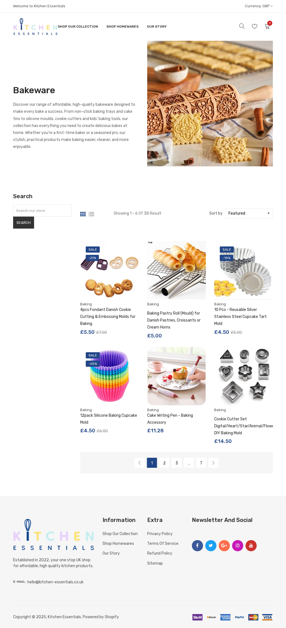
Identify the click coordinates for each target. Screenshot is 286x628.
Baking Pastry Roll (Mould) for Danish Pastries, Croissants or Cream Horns (174, 320)
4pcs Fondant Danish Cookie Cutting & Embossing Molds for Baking (107, 316)
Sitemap (155, 563)
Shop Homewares (122, 26)
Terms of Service (162, 543)
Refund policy (159, 553)
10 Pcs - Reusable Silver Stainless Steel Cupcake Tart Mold (240, 316)
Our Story (157, 26)
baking (86, 304)
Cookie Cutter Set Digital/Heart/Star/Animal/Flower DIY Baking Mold (245, 426)
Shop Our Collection (78, 26)
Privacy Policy (160, 533)
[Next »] (213, 463)
